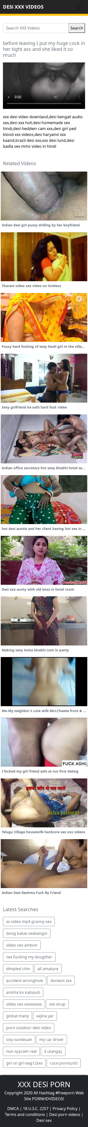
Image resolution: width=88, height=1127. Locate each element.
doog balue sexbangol (26, 933)
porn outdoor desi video (28, 1027)
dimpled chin (18, 968)
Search (76, 28)
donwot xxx (61, 980)
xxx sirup (57, 1004)
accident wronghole (24, 980)
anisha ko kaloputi (23, 992)
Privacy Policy (65, 1108)
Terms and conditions (25, 1114)
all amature (47, 968)
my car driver (51, 1039)
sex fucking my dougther (29, 957)
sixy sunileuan (19, 1039)
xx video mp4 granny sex (29, 921)
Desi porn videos (64, 1114)
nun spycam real (21, 1051)
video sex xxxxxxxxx (24, 1004)
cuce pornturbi (63, 1063)
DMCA (13, 1108)
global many (17, 1016)
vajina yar (45, 1016)
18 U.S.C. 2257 (35, 1108)
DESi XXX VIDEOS (23, 6)
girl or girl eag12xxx (24, 1063)
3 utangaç (53, 1051)
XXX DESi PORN (44, 1084)
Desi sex (44, 1120)
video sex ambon (21, 945)
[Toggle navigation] (78, 7)
